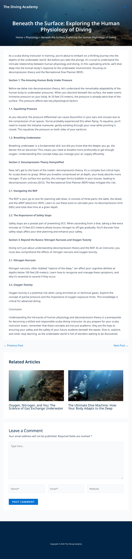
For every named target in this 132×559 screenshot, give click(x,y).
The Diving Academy (20, 6)
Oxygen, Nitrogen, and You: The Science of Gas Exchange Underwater (36, 406)
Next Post (121, 345)
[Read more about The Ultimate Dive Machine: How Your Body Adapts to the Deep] (95, 385)
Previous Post (13, 345)
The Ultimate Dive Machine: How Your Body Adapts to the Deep (92, 406)
